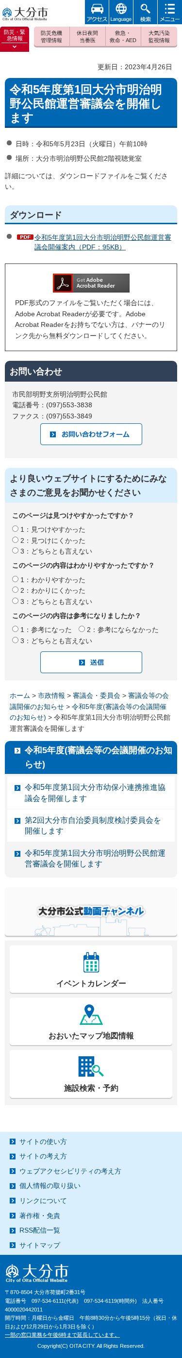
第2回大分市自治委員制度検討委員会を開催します (93, 825)
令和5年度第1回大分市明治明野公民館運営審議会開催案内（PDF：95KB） (102, 242)
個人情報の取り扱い (50, 1185)
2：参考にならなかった (123, 629)
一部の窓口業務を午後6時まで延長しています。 (62, 1335)
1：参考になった (46, 629)
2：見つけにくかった (52, 540)
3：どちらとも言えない (56, 551)
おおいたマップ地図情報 (91, 1036)
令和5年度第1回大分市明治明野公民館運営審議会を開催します (95, 858)
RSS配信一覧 (39, 1230)
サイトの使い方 (43, 1141)
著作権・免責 (39, 1215)
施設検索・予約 (91, 1088)
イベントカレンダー (91, 983)
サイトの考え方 (43, 1156)
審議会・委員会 (96, 695)
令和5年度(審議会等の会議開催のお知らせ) (98, 757)
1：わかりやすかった (52, 580)
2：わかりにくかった (52, 590)
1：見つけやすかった (52, 529)
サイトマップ (39, 1245)
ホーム (20, 695)
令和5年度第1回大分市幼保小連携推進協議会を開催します (95, 792)
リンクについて (43, 1200)
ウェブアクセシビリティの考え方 (70, 1171)
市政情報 (51, 695)
